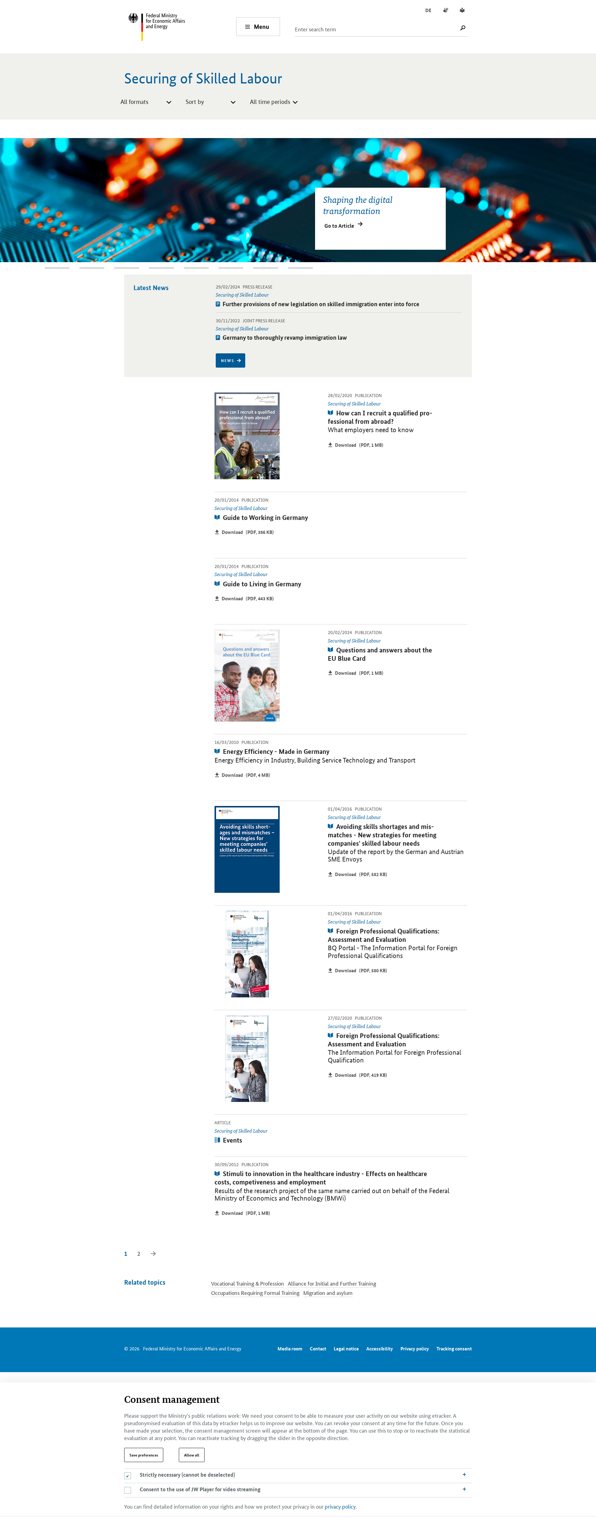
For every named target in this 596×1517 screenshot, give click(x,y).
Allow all (191, 1455)
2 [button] (48, 268)
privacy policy (340, 1506)
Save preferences (143, 1455)
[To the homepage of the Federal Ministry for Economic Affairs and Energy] (182, 27)
